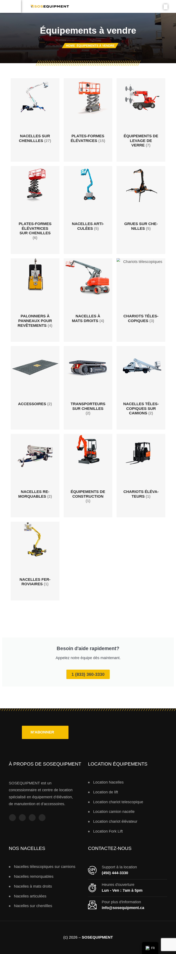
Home (70, 45)
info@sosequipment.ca (123, 908)
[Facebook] (12, 818)
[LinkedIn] (42, 818)
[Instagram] (22, 818)
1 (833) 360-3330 (88, 674)
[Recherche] (166, 6)
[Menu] (10, 6)
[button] (45, 732)
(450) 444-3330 (115, 873)
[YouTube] (32, 818)
